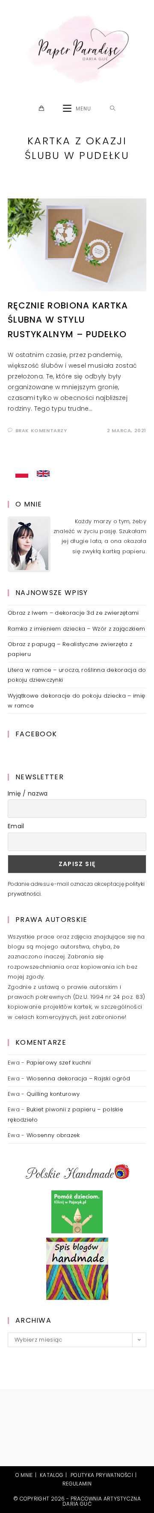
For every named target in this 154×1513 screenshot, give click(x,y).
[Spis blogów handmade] (77, 1268)
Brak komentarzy (41, 430)
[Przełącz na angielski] (43, 473)
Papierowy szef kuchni (59, 1062)
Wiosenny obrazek (53, 1135)
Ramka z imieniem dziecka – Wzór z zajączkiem (76, 629)
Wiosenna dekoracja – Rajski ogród (78, 1078)
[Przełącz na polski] (22, 473)
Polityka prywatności (102, 1475)
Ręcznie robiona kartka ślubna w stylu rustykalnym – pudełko (68, 319)
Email (16, 826)
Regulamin (77, 1483)
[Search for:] (113, 108)
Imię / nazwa (28, 793)
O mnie (24, 1475)
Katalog (51, 1475)
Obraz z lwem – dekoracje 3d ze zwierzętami (73, 613)
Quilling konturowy (53, 1094)
